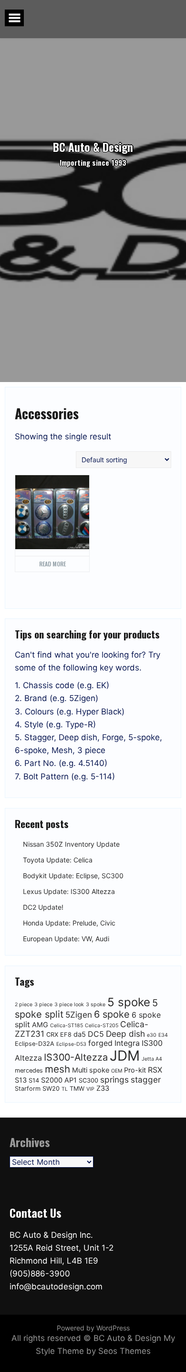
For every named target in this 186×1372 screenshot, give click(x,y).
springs (114, 1079)
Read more (52, 564)
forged (100, 1043)
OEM (116, 1071)
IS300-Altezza (76, 1057)
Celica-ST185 (66, 1025)
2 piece (23, 1004)
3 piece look (69, 1004)
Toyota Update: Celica (58, 860)
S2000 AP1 (59, 1080)
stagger (146, 1079)
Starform (28, 1088)
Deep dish (125, 1034)
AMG (40, 1025)
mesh (57, 1069)
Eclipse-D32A (34, 1043)
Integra (127, 1043)
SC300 (88, 1080)
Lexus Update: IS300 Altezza (69, 892)
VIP (90, 1089)
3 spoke (95, 1004)
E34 (163, 1035)
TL (65, 1089)
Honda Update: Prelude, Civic (69, 923)
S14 (34, 1080)
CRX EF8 (59, 1034)
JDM (125, 1055)
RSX (155, 1069)
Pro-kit (135, 1070)
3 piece (43, 1004)
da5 (79, 1034)
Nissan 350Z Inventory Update (71, 844)
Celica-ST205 (101, 1025)
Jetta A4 (152, 1059)
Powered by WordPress (93, 1328)
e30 (151, 1035)
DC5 (96, 1034)
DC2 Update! (43, 908)
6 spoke (112, 1014)
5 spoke (128, 1002)
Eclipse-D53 (71, 1044)
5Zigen (78, 1015)
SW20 (51, 1088)
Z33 (102, 1088)
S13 (21, 1080)
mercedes (29, 1070)
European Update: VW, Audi (66, 939)
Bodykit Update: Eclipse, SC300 (73, 876)
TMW (77, 1088)
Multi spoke (90, 1070)
